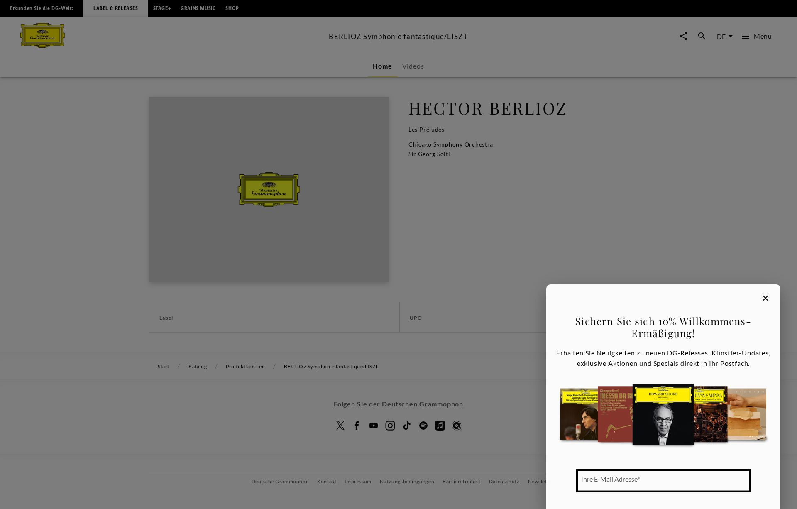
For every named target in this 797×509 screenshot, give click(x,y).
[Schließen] (765, 298)
